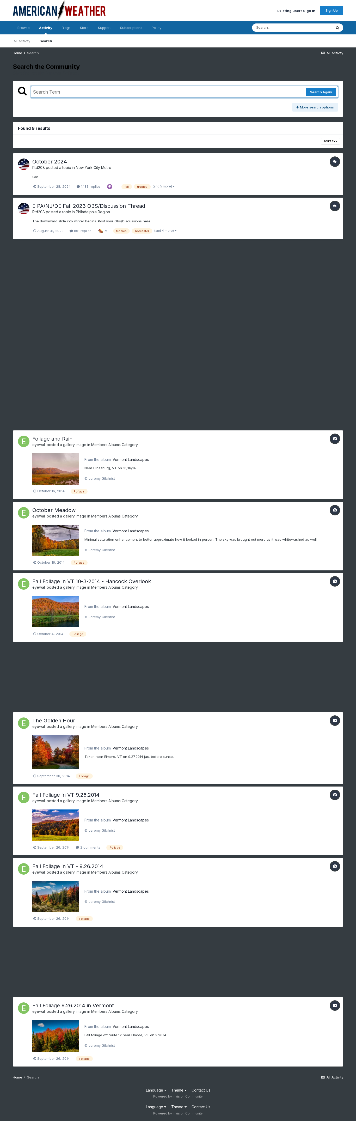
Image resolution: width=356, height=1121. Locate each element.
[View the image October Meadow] (55, 540)
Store (84, 28)
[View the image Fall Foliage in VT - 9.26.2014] (55, 896)
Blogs (66, 28)
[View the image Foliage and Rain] (55, 469)
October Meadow (54, 510)
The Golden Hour (53, 720)
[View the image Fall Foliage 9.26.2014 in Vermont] (55, 1036)
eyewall (39, 444)
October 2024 (49, 162)
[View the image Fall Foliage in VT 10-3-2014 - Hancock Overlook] (55, 611)
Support (104, 28)
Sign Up (332, 10)
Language (155, 1090)
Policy (156, 28)
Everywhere (315, 27)
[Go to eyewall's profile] (23, 441)
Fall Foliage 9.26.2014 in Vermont (73, 1005)
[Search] (337, 27)
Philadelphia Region (93, 212)
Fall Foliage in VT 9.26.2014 (66, 795)
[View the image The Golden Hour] (55, 752)
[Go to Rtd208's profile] (23, 164)
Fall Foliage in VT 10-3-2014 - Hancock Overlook (91, 581)
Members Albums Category (114, 444)
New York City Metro (93, 167)
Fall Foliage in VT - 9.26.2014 (67, 866)
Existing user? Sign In (296, 10)
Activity (45, 28)
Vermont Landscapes (131, 459)
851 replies (82, 231)
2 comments (89, 847)
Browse (23, 28)
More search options (316, 107)
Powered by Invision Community (178, 1096)
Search (46, 41)
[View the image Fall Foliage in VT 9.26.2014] (55, 825)
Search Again (321, 92)
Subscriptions (131, 28)
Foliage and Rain (52, 439)
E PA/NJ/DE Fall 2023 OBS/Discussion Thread (88, 206)
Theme (178, 1090)
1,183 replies (90, 186)
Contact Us (201, 1090)
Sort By (329, 141)
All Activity (22, 41)
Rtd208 (38, 167)
